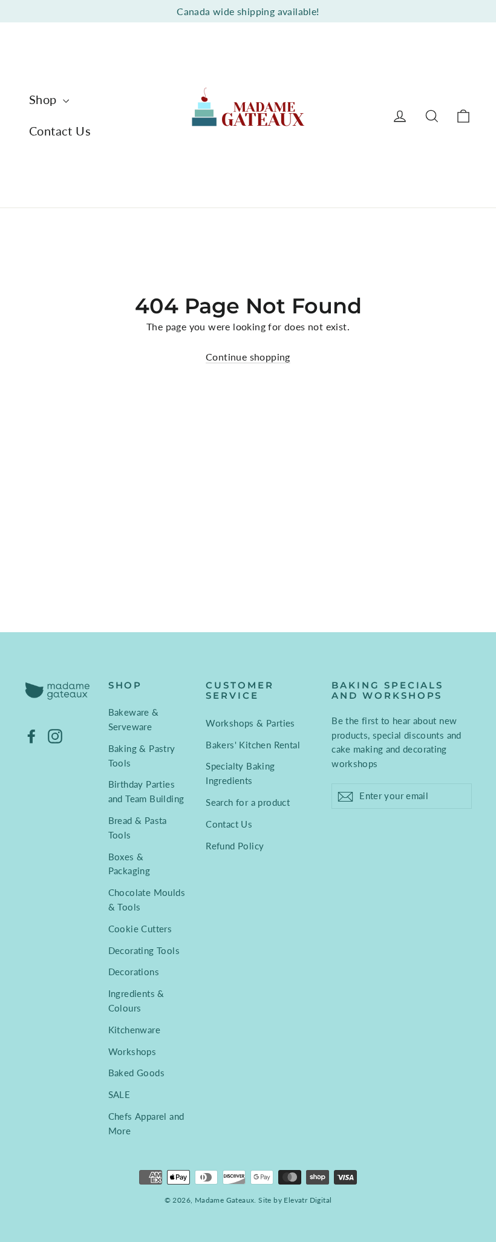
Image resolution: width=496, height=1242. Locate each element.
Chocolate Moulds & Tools (146, 899)
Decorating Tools (144, 950)
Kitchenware (134, 1029)
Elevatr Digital (307, 1199)
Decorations (133, 971)
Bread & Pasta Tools (137, 827)
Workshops (132, 1051)
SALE (119, 1094)
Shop (44, 99)
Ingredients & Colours (136, 1000)
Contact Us (60, 130)
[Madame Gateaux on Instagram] (55, 735)
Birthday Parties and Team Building (146, 791)
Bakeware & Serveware (133, 719)
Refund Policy (235, 845)
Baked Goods (136, 1072)
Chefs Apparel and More (146, 1123)
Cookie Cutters (140, 928)
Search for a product (248, 802)
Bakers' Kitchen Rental (253, 744)
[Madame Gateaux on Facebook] (31, 735)
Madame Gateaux (225, 1199)
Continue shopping (248, 356)
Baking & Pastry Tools (141, 755)
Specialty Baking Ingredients (240, 773)
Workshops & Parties (250, 722)
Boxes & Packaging (129, 864)
